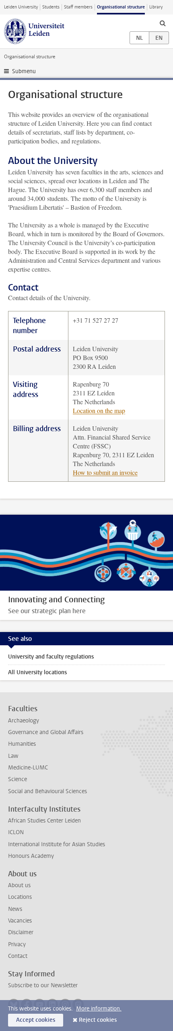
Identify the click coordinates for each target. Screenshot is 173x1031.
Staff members (78, 7)
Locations (20, 897)
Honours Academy (31, 856)
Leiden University (21, 7)
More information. (99, 1009)
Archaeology (23, 720)
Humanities (22, 744)
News (15, 909)
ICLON (16, 832)
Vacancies (20, 921)
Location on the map (99, 410)
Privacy (17, 944)
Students (51, 7)
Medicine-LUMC (28, 767)
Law (13, 756)
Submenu (24, 71)
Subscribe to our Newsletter (43, 985)
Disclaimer (20, 932)
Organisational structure (121, 7)
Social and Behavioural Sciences (47, 791)
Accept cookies (35, 1020)
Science (17, 779)
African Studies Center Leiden (44, 820)
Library (156, 7)
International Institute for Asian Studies (56, 844)
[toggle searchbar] (162, 22)
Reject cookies (98, 1020)
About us (19, 885)
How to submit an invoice (105, 472)
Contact (17, 956)
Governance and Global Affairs (45, 732)
